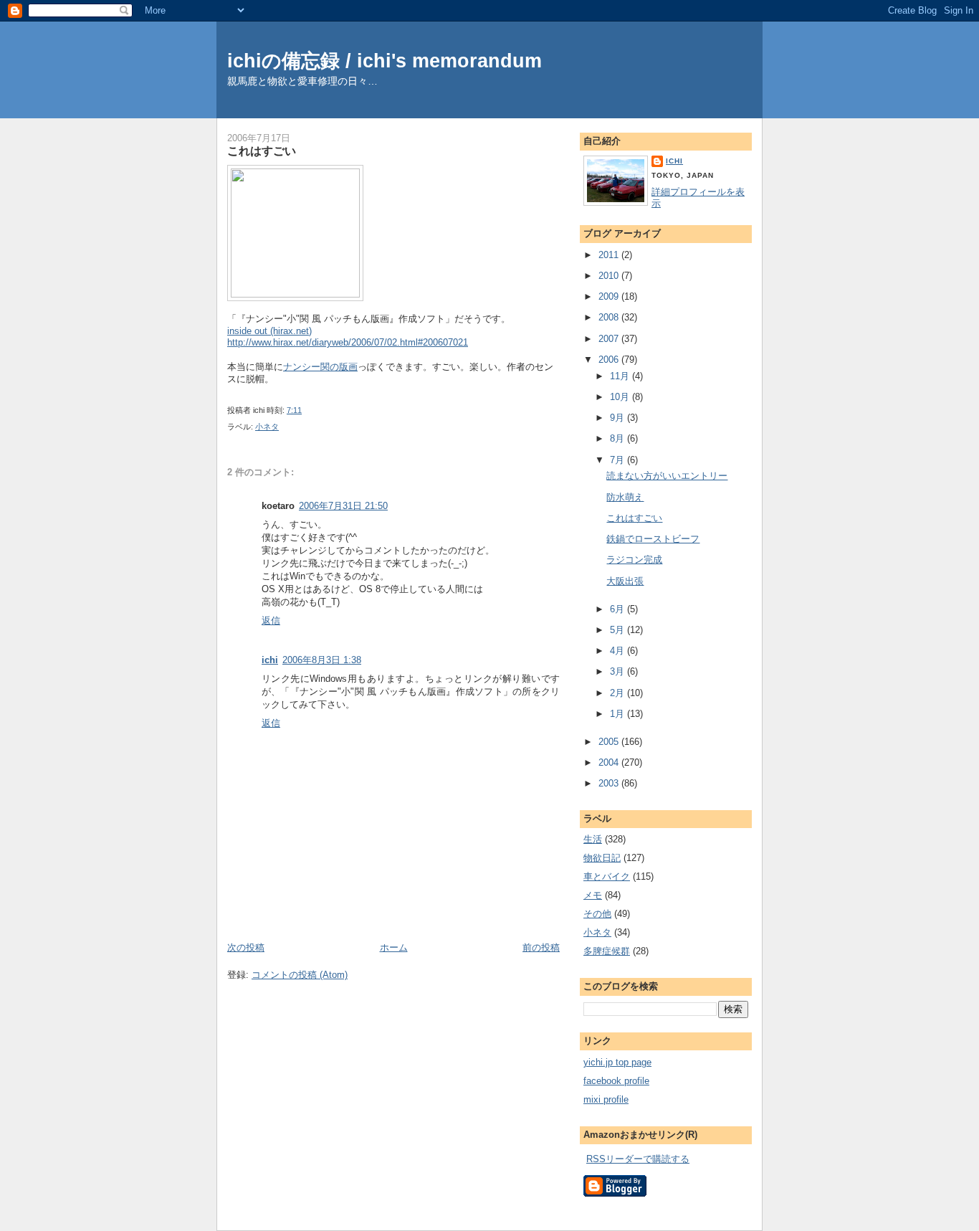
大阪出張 (625, 581)
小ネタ (267, 426)
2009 (609, 296)
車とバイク (606, 876)
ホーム (394, 947)
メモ (592, 895)
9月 (618, 417)
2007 (609, 338)
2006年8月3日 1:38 (321, 660)
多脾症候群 (606, 951)
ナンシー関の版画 (320, 366)
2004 (609, 762)
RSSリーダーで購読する (637, 1159)
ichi (270, 660)
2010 (609, 275)
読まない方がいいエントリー (666, 475)
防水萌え (625, 497)
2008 (609, 317)
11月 (621, 376)
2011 (609, 254)
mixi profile (606, 1099)
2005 (609, 741)
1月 (618, 713)
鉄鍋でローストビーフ (652, 538)
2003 (609, 783)
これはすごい (261, 150)
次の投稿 (245, 947)
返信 (271, 620)
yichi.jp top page (617, 1062)
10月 (621, 396)
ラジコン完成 (634, 559)
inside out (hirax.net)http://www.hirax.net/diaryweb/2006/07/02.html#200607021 (347, 336)
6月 (618, 609)
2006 (609, 359)
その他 (597, 913)
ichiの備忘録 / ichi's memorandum (384, 60)
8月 (618, 438)
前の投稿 (541, 947)
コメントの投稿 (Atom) (300, 974)
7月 (618, 460)
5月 (618, 629)
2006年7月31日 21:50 (343, 505)
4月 (618, 650)
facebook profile (616, 1080)
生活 (592, 839)
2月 (618, 693)
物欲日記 (602, 857)
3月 (618, 671)
